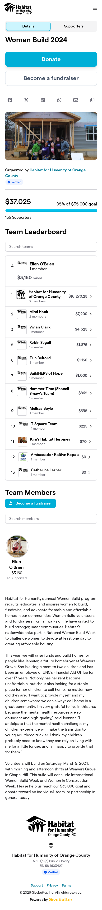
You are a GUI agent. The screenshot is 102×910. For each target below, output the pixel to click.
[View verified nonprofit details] (14, 182)
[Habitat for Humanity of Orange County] (18, 8)
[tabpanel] (51, 418)
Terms (66, 885)
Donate (51, 59)
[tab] (28, 26)
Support (37, 885)
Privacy (52, 885)
